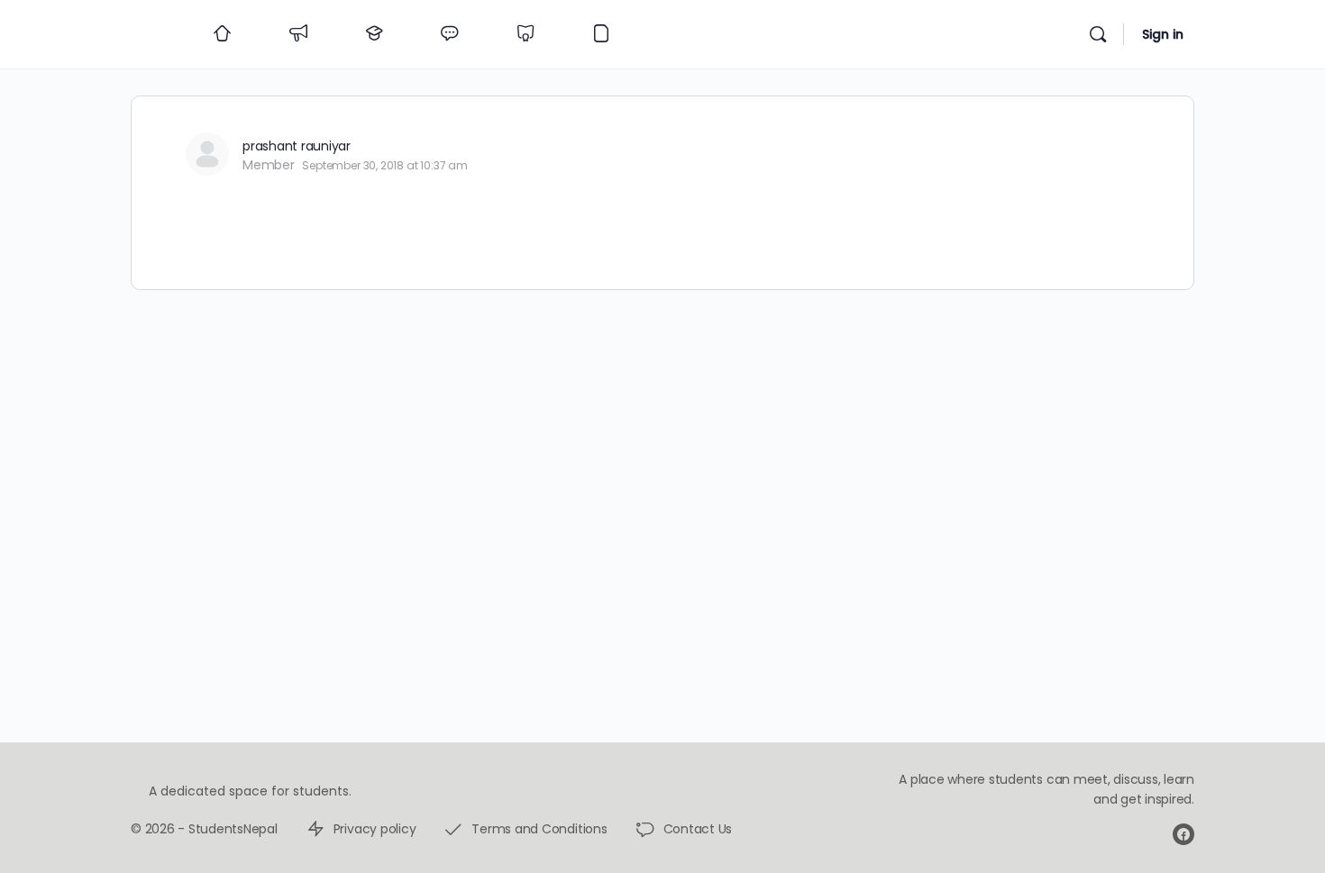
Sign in (1162, 34)
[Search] (1098, 34)
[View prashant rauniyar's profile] (207, 154)
